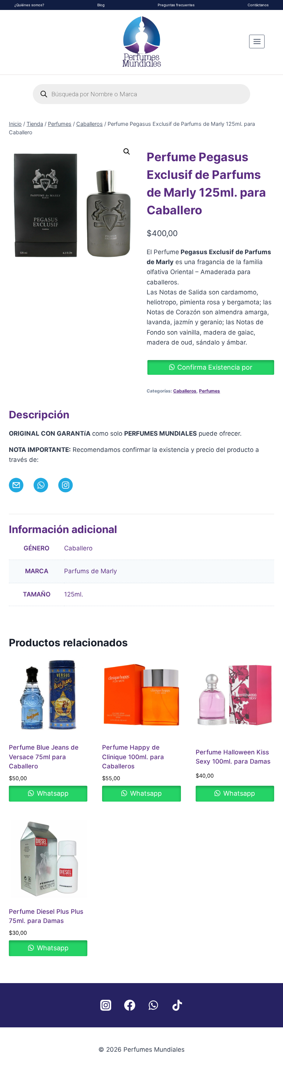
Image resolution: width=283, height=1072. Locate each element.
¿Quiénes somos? (29, 5)
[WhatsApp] (153, 1005)
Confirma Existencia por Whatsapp (214, 369)
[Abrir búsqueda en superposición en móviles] (141, 94)
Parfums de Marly (90, 571)
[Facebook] (130, 1005)
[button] (126, 151)
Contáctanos (258, 5)
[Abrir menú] (257, 41)
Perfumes (209, 391)
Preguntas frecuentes (176, 5)
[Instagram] (106, 1005)
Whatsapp (52, 793)
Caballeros (184, 391)
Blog (101, 5)
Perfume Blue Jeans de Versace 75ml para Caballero (43, 757)
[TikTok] (177, 1005)
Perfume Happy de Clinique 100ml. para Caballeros (133, 757)
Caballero (78, 548)
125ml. (73, 594)
